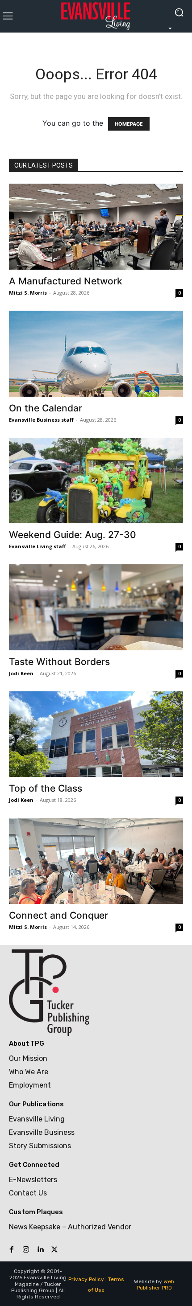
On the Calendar (45, 408)
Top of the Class (45, 788)
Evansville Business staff (41, 419)
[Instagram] (26, 1250)
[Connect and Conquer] (96, 861)
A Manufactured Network (65, 281)
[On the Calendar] (96, 354)
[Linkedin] (40, 1250)
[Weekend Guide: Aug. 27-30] (96, 481)
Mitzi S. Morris (28, 292)
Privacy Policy (86, 1279)
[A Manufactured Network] (96, 227)
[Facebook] (11, 1250)
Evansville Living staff (37, 546)
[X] (54, 1250)
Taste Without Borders (59, 661)
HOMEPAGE (129, 124)
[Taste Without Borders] (96, 607)
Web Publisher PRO (156, 1284)
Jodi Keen (21, 673)
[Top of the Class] (96, 734)
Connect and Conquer (58, 915)
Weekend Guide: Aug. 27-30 (72, 534)
